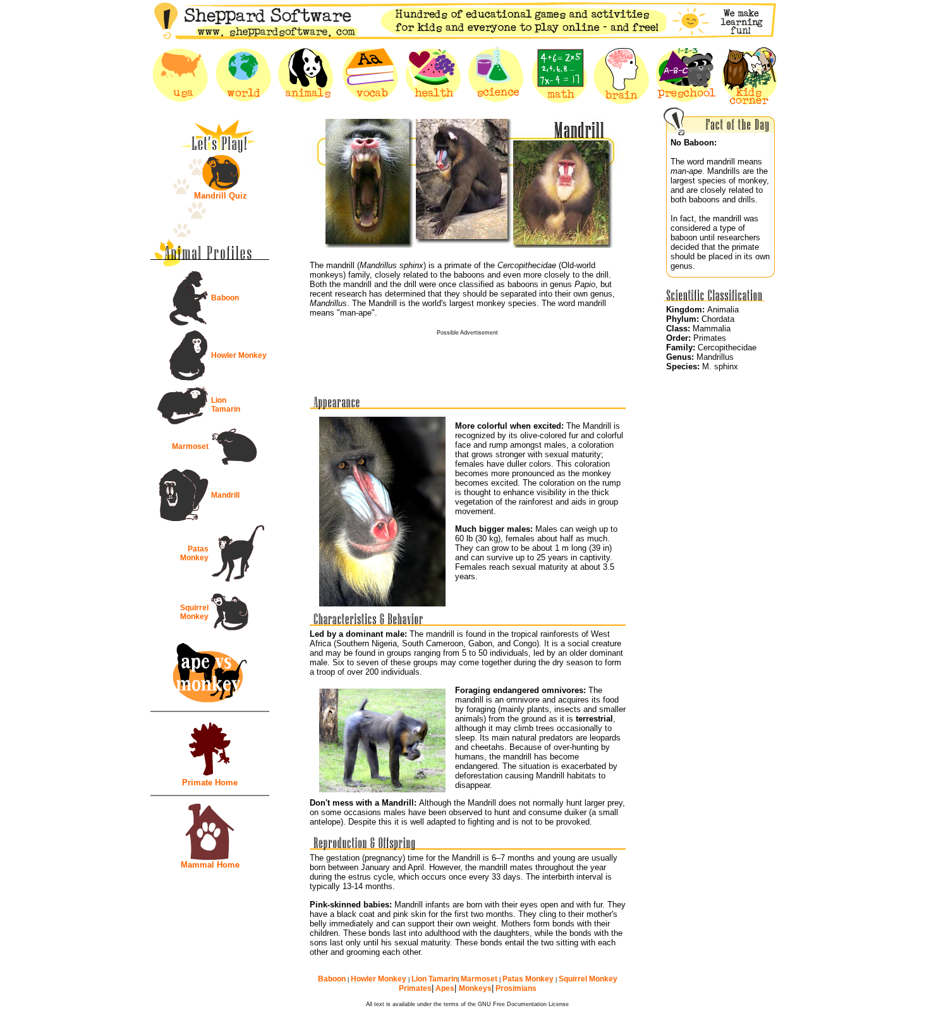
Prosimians (515, 988)
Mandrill (225, 495)
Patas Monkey (194, 553)
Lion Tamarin (225, 405)
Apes (444, 988)
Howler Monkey (239, 355)
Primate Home (210, 782)
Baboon (225, 297)
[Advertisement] (468, 355)
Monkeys (475, 988)
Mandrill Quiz (220, 195)
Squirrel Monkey (194, 612)
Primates (415, 988)
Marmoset (190, 446)
